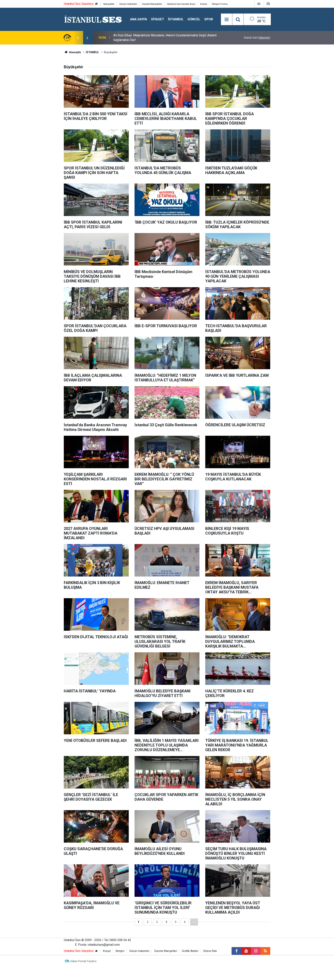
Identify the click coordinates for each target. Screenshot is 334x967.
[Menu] (226, 19)
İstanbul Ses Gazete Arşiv (181, 4)
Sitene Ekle (210, 951)
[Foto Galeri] (268, 4)
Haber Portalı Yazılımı (83, 961)
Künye (203, 4)
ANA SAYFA (138, 19)
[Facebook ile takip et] (236, 951)
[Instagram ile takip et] (256, 951)
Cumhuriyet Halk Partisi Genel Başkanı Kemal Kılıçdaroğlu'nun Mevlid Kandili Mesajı (164, 37)
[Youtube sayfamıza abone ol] (246, 951)
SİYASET (157, 19)
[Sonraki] (194, 922)
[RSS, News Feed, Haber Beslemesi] (265, 951)
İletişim (120, 951)
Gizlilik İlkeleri (190, 951)
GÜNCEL (193, 19)
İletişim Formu (220, 4)
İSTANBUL (176, 19)
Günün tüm (257, 37)
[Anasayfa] (96, 4)
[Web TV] (259, 4)
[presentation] (78, 37)
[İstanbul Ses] (93, 19)
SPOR (208, 19)
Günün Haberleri (128, 4)
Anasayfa (74, 52)
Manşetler (108, 4)
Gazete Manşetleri (152, 4)
